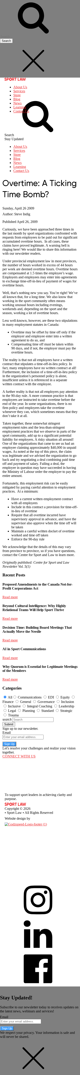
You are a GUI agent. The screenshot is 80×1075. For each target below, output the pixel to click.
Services (19, 91)
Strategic (66, 711)
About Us (20, 87)
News (17, 103)
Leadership (66, 706)
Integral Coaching (39, 706)
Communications (30, 697)
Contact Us (21, 111)
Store (17, 95)
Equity (65, 697)
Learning (19, 107)
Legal (12, 711)
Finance (8, 702)
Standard (47, 711)
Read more (10, 597)
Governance (46, 702)
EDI (51, 697)
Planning (28, 711)
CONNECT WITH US (19, 756)
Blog (16, 99)
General (25, 702)
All (10, 697)
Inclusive (14, 706)
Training (10, 862)
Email (6, 732)
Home (9, 832)
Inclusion (67, 702)
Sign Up (9, 744)
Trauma (13, 715)
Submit (8, 724)
